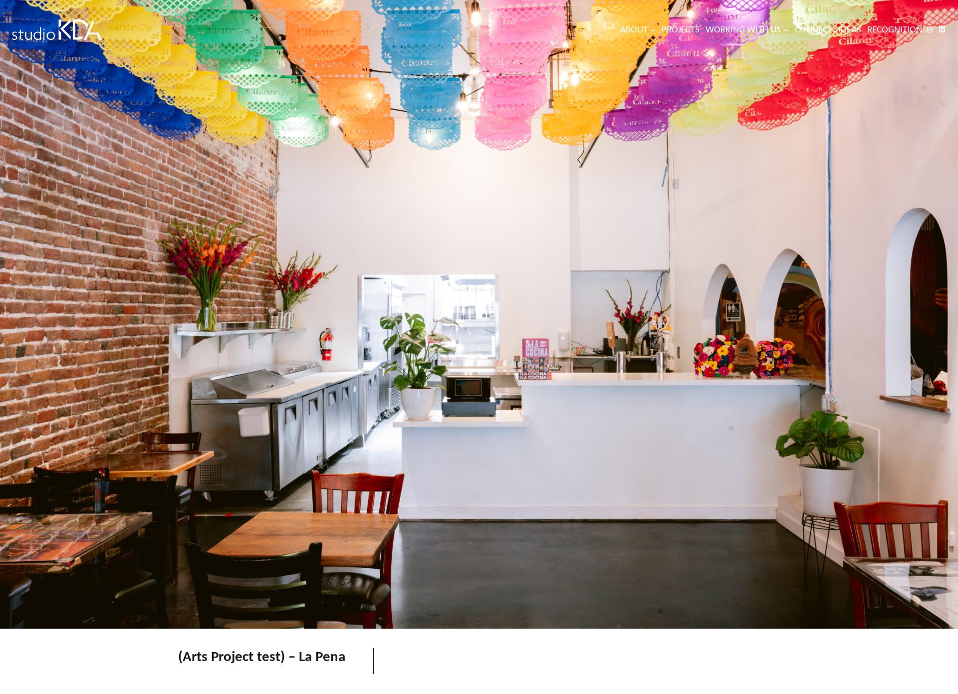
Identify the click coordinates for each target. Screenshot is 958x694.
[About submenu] (653, 29)
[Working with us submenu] (786, 29)
